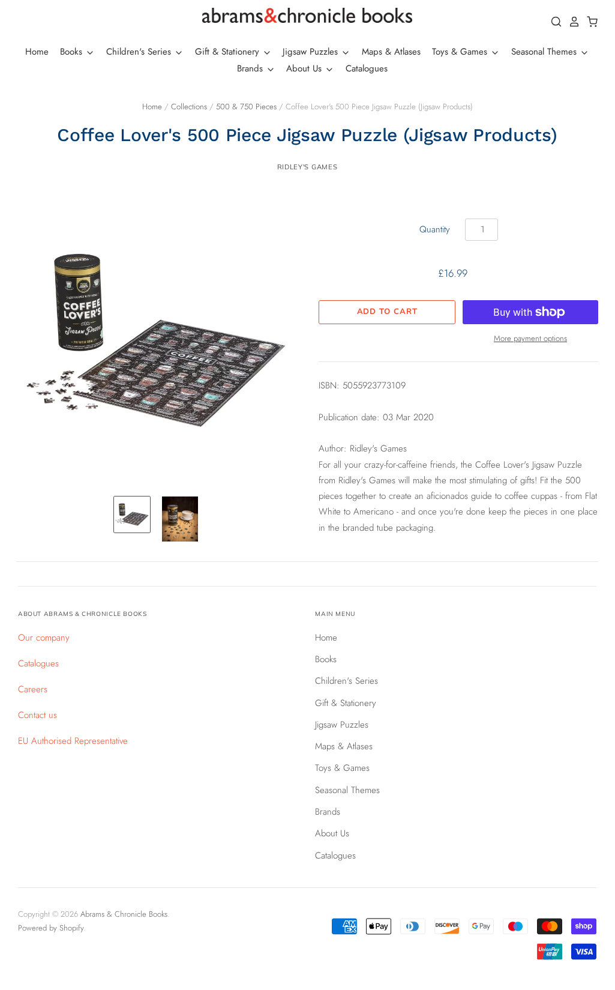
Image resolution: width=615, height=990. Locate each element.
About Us (305, 68)
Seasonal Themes (545, 51)
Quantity (434, 229)
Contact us (37, 715)
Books (72, 51)
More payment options (530, 338)
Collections (189, 106)
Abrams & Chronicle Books (123, 914)
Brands (251, 68)
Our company (44, 637)
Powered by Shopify (50, 928)
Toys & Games (461, 51)
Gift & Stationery (228, 51)
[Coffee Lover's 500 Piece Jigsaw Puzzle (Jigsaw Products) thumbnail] (132, 515)
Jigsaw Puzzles (312, 51)
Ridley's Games (307, 167)
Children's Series (140, 51)
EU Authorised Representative (73, 740)
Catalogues (367, 68)
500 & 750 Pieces (246, 106)
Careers (32, 689)
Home (37, 51)
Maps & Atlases (391, 51)
